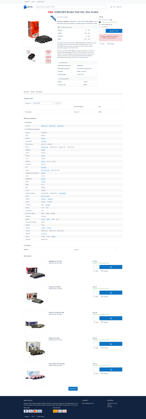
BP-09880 (47, 205)
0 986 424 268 (44, 147)
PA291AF (43, 179)
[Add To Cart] (110, 267)
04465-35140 (44, 126)
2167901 (43, 228)
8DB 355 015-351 (45, 170)
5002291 (43, 138)
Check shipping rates (106, 24)
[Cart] (111, 7)
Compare (111, 43)
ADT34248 (43, 141)
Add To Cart (114, 31)
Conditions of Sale (112, 403)
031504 (43, 219)
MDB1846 (50, 199)
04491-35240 (60, 126)
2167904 (49, 228)
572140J (43, 181)
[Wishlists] (114, 7)
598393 (53, 236)
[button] (27, 1)
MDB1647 (43, 199)
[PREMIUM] (39, 32)
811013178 (44, 233)
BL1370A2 (43, 167)
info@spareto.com (89, 403)
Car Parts (109, 406)
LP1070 (43, 155)
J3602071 (43, 173)
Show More (73, 389)
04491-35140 (52, 126)
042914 (48, 219)
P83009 (43, 150)
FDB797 (43, 161)
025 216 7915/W (45, 196)
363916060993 (62, 193)
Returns (109, 405)
